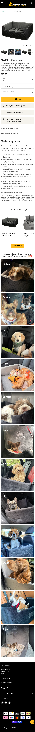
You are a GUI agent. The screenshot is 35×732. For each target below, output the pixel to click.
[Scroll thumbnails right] (32, 52)
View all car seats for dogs (13, 121)
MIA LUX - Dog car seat (9, 233)
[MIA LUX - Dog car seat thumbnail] (4, 52)
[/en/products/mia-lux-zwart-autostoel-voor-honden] (10, 222)
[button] (32, 722)
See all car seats (17, 246)
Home (3, 11)
